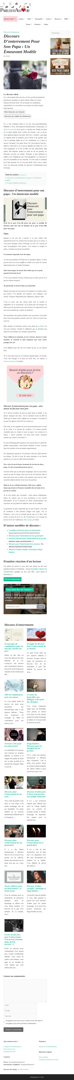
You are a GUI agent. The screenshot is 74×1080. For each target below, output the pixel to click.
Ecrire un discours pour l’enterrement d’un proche (27, 538)
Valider (41, 606)
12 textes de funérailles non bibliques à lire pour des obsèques (35, 698)
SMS (66, 19)
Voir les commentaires (13, 579)
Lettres (48, 19)
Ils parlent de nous (9, 1051)
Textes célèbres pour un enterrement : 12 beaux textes (13, 888)
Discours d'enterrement (11, 32)
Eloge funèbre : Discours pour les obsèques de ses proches (34, 747)
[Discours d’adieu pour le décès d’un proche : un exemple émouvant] (36, 787)
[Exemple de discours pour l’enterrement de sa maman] (36, 639)
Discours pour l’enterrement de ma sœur (13, 794)
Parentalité (38, 19)
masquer (22, 175)
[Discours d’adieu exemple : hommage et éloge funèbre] (36, 882)
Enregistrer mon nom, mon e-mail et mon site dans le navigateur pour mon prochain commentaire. (24, 1022)
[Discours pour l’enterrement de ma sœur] (14, 787)
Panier (46, 24)
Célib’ (29, 19)
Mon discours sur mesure (14, 112)
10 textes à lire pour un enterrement (13, 744)
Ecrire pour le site (9, 1049)
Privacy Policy (43, 1057)
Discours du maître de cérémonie (17, 116)
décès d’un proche (10, 129)
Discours (57, 19)
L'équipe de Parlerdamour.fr (12, 1046)
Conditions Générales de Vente (48, 1060)
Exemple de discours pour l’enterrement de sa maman (36, 646)
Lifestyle (37, 24)
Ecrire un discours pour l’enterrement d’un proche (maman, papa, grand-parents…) (14, 939)
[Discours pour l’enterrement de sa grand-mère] (36, 836)
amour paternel (10, 361)
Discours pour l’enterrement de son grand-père (26, 536)
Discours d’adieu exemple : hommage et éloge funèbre (36, 888)
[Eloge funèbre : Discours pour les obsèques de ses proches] (36, 739)
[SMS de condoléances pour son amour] (14, 690)
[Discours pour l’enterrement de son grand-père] (14, 836)
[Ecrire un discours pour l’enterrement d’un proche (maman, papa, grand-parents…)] (14, 930)
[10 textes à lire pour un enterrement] (14, 739)
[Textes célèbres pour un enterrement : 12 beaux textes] (14, 882)
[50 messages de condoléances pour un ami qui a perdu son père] (14, 639)
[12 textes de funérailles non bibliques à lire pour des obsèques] (36, 690)
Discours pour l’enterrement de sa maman (24, 544)
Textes (28, 24)
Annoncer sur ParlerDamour (48, 1046)
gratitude (41, 326)
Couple (20, 19)
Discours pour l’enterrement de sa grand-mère (35, 842)
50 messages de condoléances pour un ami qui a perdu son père (14, 647)
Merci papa (28, 520)
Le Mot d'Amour (23, 1069)
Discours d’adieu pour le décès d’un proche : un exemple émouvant (36, 794)
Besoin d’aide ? (9, 19)
